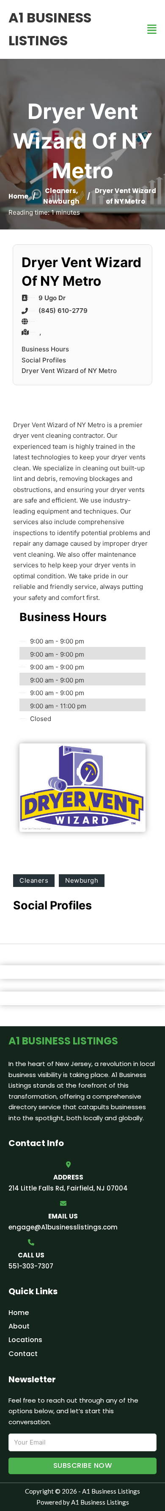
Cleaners (60, 190)
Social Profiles (44, 360)
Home (18, 196)
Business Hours (45, 349)
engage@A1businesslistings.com (63, 1227)
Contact (23, 1354)
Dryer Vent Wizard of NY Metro (69, 371)
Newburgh (61, 201)
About (19, 1326)
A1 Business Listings (49, 29)
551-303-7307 (30, 1266)
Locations (25, 1340)
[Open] (152, 29)
